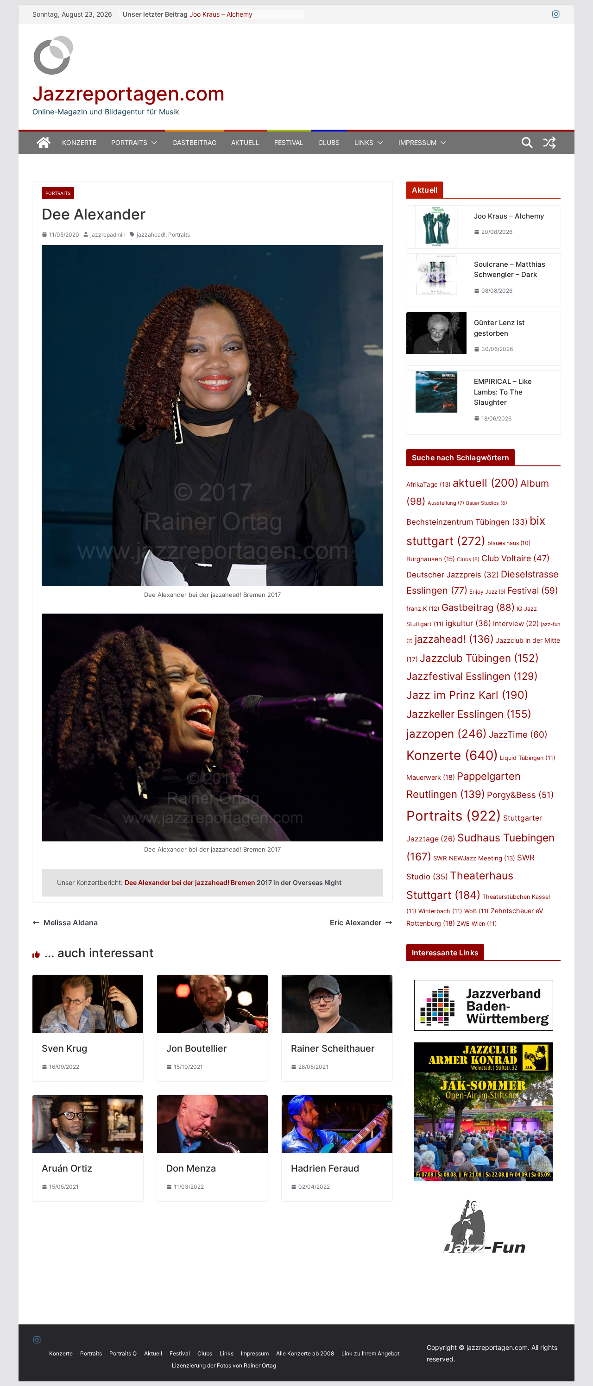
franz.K (423, 608)
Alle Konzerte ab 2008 (305, 1353)
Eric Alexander (355, 922)
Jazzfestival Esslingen (472, 676)
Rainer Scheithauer (333, 1048)
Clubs (329, 142)
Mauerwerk (430, 777)
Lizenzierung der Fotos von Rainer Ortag (224, 1365)
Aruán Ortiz (67, 1168)
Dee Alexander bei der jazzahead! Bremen (190, 882)
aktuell (485, 482)
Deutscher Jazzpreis (452, 574)
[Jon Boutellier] (212, 981)
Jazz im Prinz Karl (467, 695)
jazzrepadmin (108, 234)
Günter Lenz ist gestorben (499, 328)
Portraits (129, 142)
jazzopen (446, 733)
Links (363, 142)
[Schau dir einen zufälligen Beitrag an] (549, 143)
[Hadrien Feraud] (337, 1101)
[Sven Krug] (87, 981)
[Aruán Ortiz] (87, 1101)
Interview (516, 623)
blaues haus (508, 542)
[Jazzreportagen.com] (43, 143)
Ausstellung (446, 503)
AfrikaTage (428, 484)
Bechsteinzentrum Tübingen (467, 522)
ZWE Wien (477, 923)
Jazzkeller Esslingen (468, 714)
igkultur (468, 623)
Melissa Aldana (71, 922)
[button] (152, 142)
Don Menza (191, 1168)
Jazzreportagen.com (128, 93)
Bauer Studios (486, 503)
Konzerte (79, 142)
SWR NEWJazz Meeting (474, 858)
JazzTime (518, 734)
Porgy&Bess (520, 795)
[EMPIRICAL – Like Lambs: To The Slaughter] (436, 402)
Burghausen (430, 559)
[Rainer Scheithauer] (337, 981)
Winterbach (440, 911)
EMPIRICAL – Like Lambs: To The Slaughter (503, 392)
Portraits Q (123, 1353)
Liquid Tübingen (527, 757)
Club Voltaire (515, 558)
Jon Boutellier (196, 1048)
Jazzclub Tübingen (479, 658)
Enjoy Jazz (487, 591)
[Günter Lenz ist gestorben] (436, 338)
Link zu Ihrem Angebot (370, 1353)
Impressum (417, 142)
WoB (476, 911)
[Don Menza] (212, 1101)
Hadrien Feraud (325, 1168)
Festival (288, 142)
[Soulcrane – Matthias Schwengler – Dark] (436, 280)
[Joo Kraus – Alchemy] (436, 227)
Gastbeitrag (194, 142)
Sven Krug (64, 1048)
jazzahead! (151, 234)
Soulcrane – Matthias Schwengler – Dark (509, 269)
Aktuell (245, 142)
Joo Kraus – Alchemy (220, 14)
